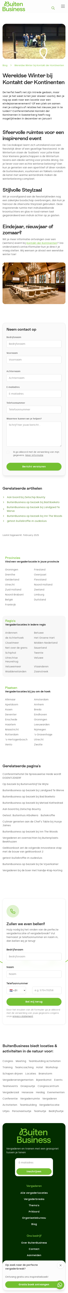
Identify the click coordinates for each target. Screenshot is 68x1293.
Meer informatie (34, 455)
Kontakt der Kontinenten (41, 243)
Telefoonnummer (15, 403)
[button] (62, 6)
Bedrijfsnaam (13, 337)
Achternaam (13, 371)
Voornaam (12, 353)
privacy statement (22, 1016)
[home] (14, 6)
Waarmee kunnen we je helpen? (24, 418)
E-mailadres (13, 387)
